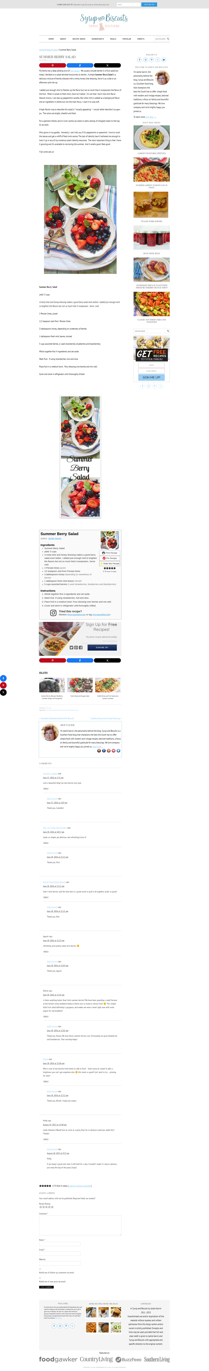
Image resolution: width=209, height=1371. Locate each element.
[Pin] (52, 65)
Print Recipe (111, 553)
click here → (150, 116)
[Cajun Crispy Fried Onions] (91, 1331)
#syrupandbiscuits (101, 614)
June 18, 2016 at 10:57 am (53, 832)
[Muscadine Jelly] (152, 249)
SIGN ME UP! (149, 4)
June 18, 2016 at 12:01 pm (57, 1030)
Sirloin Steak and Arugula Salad (80, 696)
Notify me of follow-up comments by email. (56, 1272)
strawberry (72, 710)
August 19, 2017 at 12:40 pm (55, 1124)
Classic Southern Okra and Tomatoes (152, 320)
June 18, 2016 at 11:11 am (53, 886)
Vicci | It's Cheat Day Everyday (55, 827)
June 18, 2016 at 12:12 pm (57, 1095)
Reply (46, 788)
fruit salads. (75, 70)
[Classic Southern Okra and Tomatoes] (152, 315)
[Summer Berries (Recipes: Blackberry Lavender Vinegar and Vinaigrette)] (52, 685)
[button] (105, 568)
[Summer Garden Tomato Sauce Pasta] (152, 180)
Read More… (58, 1318)
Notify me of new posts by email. (52, 1281)
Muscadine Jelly (151, 253)
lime (63, 710)
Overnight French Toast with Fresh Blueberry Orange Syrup (152, 286)
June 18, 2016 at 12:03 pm (57, 965)
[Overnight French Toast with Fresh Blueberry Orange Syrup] (152, 280)
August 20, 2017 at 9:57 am (58, 1153)
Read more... (98, 746)
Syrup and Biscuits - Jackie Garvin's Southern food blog (104, 21)
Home (41, 49)
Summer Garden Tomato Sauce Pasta (152, 186)
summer (76, 710)
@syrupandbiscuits (76, 614)
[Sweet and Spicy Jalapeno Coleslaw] (116, 1331)
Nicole (45, 1059)
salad (68, 710)
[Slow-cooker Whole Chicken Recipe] (91, 1316)
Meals (48, 49)
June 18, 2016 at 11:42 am (53, 994)
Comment (43, 1213)
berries (47, 710)
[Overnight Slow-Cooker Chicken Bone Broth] (103, 1316)
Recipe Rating (44, 1203)
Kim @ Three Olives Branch (54, 882)
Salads (46, 708)
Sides (55, 49)
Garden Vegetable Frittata (152, 153)
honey (60, 710)
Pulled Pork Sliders (151, 221)
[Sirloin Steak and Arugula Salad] (80, 685)
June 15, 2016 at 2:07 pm (57, 802)
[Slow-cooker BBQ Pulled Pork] (116, 1316)
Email (42, 1249)
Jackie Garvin (54, 538)
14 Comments (58, 60)
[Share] (80, 65)
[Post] (107, 65)
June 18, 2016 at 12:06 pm (54, 1063)
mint (65, 710)
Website (42, 1259)
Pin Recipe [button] (111, 558)
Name (42, 1239)
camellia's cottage (50, 773)
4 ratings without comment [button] (79, 1185)
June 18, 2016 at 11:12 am (57, 857)
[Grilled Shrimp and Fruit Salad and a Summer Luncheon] (108, 685)
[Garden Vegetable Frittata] (152, 148)
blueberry (56, 710)
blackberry (51, 710)
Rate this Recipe (111, 563)
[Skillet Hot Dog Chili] (103, 1331)
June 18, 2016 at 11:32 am (53, 940)
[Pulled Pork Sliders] (151, 216)
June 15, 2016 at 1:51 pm (53, 777)
